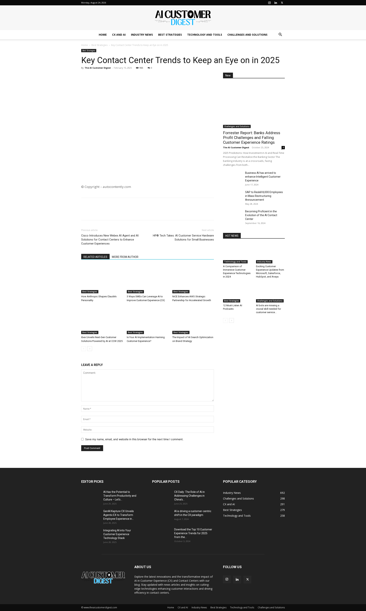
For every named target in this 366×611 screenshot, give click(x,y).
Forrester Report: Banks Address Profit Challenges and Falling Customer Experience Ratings (251, 138)
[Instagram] (269, 2)
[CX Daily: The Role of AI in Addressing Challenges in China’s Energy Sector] (161, 496)
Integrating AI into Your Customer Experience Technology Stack (117, 534)
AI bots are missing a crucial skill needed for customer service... (268, 309)
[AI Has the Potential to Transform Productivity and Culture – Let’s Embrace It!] (90, 496)
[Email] (111, 76)
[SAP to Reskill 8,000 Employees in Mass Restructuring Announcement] (232, 197)
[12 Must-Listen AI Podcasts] (237, 292)
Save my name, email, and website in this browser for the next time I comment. (134, 439)
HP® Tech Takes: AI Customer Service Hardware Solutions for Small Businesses (183, 237)
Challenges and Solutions (247, 34)
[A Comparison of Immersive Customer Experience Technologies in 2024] (237, 253)
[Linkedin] (276, 2)
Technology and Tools (204, 34)
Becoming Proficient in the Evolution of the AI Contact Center (261, 215)
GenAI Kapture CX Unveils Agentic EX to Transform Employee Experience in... (118, 515)
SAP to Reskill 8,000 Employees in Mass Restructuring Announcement (264, 196)
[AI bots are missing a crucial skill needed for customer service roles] (270, 292)
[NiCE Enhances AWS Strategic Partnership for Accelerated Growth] (193, 279)
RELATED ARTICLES (95, 256)
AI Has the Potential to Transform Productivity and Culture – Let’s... (119, 495)
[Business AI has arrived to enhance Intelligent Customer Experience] (232, 177)
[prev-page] (83, 348)
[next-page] (89, 348)
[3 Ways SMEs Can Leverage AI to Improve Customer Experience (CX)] (147, 279)
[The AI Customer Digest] (183, 17)
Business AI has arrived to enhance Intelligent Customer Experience (263, 176)
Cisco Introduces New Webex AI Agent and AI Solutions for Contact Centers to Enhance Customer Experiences (110, 239)
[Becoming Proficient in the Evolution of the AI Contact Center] (232, 216)
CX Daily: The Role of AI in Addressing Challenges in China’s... (189, 495)
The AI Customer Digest (98, 67)
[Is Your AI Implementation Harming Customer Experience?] (147, 320)
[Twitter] (282, 2)
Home (103, 34)
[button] (280, 35)
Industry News (142, 34)
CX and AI (119, 34)
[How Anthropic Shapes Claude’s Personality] (102, 279)
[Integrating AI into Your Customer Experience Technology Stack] (90, 535)
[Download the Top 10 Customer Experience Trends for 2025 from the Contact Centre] (161, 534)
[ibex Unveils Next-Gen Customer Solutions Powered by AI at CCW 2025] (102, 320)
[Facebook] (94, 76)
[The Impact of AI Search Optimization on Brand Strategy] (193, 320)
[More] (120, 76)
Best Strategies (170, 34)
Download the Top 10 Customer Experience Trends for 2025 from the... (193, 533)
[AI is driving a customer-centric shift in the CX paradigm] (161, 516)
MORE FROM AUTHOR (125, 256)
